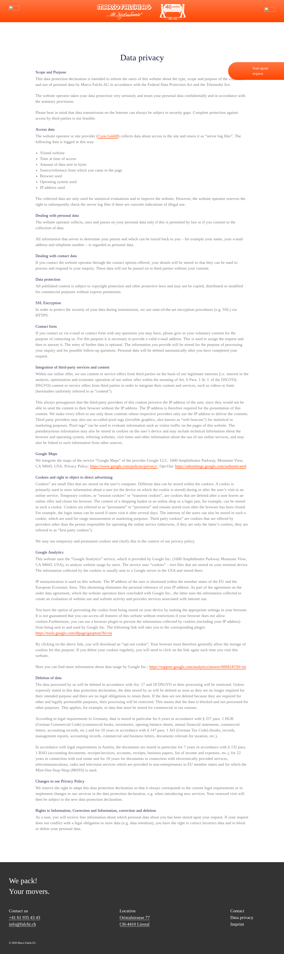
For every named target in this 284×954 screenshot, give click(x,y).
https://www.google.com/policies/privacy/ (123, 466)
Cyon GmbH (108, 136)
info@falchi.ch (29, 11)
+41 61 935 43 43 (24, 917)
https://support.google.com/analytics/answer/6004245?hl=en (197, 666)
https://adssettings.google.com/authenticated (210, 466)
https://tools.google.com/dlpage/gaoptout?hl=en (74, 633)
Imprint (237, 924)
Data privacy (241, 917)
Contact (237, 910)
